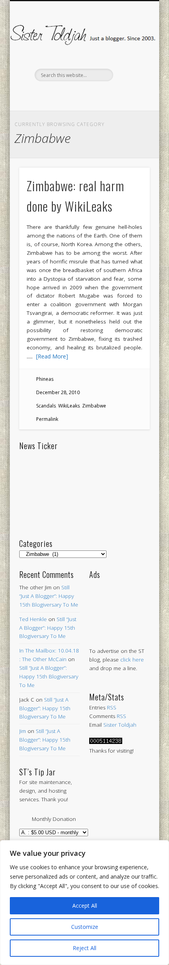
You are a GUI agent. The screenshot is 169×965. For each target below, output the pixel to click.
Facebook (50, 94)
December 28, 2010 (58, 392)
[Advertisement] (119, 605)
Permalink (47, 419)
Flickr (100, 94)
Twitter (67, 94)
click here (132, 659)
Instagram (116, 94)
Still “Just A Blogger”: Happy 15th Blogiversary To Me (48, 596)
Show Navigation (130, 70)
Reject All (84, 948)
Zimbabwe (94, 405)
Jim (22, 731)
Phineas (44, 379)
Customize (84, 926)
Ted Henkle (33, 619)
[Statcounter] (105, 742)
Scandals (46, 405)
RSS (111, 707)
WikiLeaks (69, 405)
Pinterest (83, 94)
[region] (84, 902)
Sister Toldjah (119, 724)
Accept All (84, 905)
